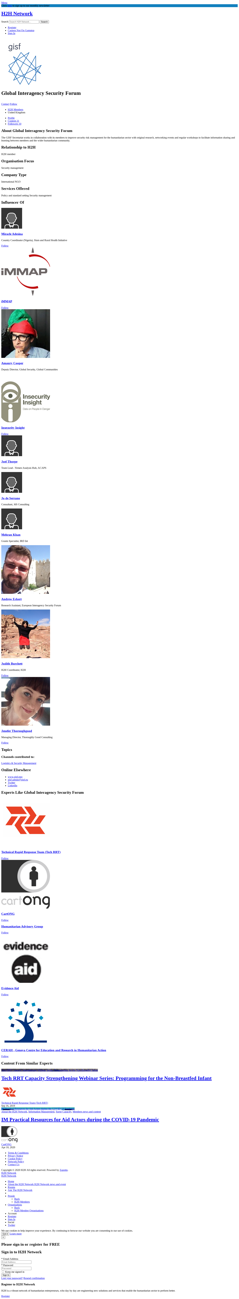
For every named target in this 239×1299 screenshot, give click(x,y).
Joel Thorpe (9, 461)
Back (17, 1198)
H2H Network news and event (50, 1184)
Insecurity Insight (13, 427)
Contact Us (13, 1164)
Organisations (15, 1204)
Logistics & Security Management (18, 763)
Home (11, 1181)
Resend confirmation (34, 1278)
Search (4, 21)
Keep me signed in (14, 1271)
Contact (5, 104)
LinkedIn (12, 785)
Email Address (9, 1258)
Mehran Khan (10, 534)
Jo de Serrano (10, 498)
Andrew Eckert (11, 599)
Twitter (11, 782)
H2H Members (15, 109)
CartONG (8, 914)
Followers (14, 123)
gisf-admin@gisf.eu (18, 779)
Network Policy (16, 1161)
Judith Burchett (11, 663)
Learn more (16, 1233)
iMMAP (6, 301)
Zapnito (64, 1170)
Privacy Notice (15, 1155)
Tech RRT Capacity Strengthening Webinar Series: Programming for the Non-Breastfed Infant (49, 1070)
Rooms (11, 1187)
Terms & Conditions (18, 1152)
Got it (5, 1234)
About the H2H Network (14, 1111)
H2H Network (17, 13)
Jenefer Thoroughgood (16, 731)
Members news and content (87, 1111)
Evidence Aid (10, 988)
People (11, 1196)
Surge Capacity (63, 1111)
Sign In (11, 33)
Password (7, 1265)
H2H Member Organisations (29, 1210)
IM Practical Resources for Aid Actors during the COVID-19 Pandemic (38, 1108)
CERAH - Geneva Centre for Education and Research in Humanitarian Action (53, 1050)
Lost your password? (12, 1278)
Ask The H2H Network (20, 1190)
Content (13, 121)
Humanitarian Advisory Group (22, 926)
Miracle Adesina (12, 234)
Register (12, 27)
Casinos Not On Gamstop (21, 30)
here (9, 5)
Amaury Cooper (12, 363)
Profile (11, 118)
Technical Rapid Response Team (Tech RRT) (30, 852)
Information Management (41, 1111)
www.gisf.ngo (15, 776)
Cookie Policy (15, 1158)
